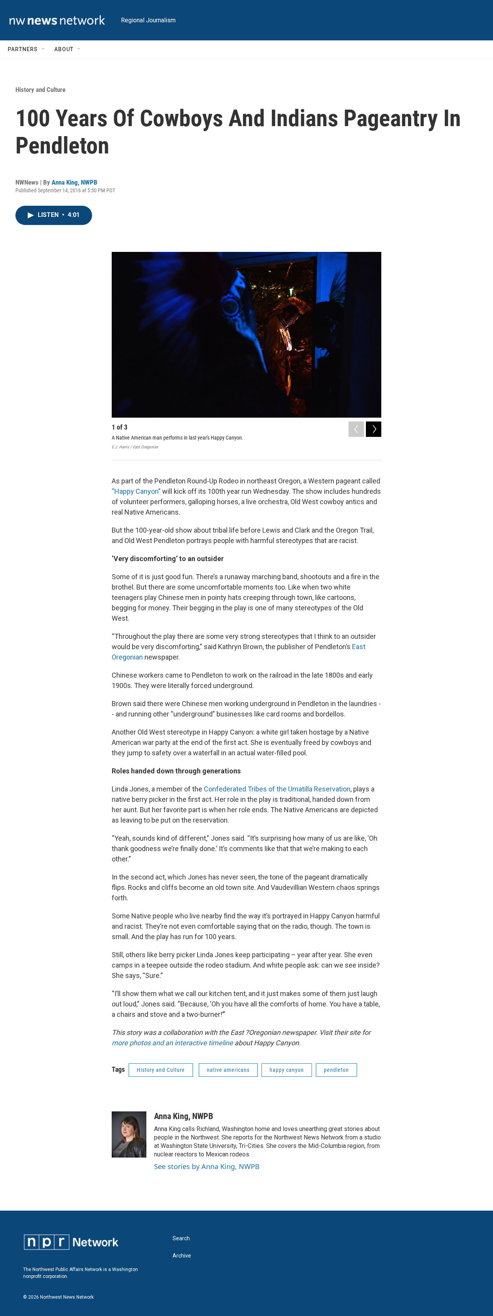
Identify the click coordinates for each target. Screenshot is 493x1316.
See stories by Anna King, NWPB (207, 1166)
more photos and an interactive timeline (173, 1043)
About (64, 49)
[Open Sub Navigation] (43, 49)
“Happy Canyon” (136, 491)
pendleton (336, 1070)
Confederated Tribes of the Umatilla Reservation (277, 789)
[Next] (373, 429)
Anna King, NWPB (74, 182)
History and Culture (40, 89)
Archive (182, 1256)
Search (181, 1238)
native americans (228, 1070)
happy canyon (287, 1070)
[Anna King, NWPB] (129, 1134)
